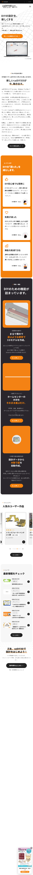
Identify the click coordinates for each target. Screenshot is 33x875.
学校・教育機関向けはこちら (15, 670)
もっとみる (16, 554)
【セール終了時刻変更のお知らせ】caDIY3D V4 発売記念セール (16, 2)
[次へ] (23, 548)
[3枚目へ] (15, 548)
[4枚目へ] (17, 548)
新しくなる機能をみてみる (11, 36)
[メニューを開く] (30, 6)
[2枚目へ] (14, 548)
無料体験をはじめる (15, 665)
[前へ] (10, 548)
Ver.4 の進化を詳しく (15, 146)
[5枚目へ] (18, 548)
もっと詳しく (15, 358)
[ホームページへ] (9, 6)
